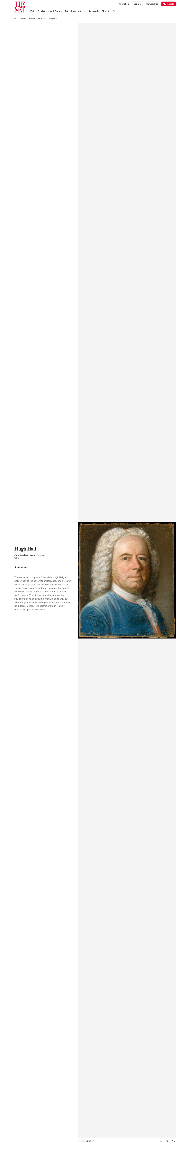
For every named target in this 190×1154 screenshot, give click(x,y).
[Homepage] (19, 7)
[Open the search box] (114, 11)
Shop (104, 11)
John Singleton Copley (25, 555)
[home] (15, 18)
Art (66, 11)
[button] (127, 580)
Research (94, 11)
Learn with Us (78, 11)
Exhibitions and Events (50, 11)
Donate (137, 4)
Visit (32, 11)
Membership (152, 4)
